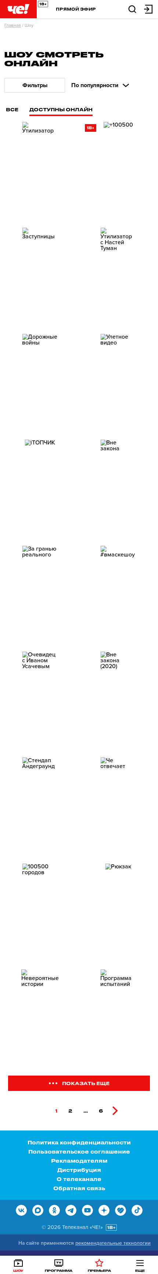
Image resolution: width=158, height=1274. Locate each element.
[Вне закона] (118, 490)
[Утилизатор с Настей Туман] (118, 278)
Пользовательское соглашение (79, 1151)
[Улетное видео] (118, 384)
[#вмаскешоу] (118, 596)
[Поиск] (132, 8)
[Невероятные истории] (39, 1019)
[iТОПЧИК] (39, 490)
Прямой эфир (76, 9)
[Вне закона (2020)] (118, 702)
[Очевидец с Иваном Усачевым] (39, 702)
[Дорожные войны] (39, 384)
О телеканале (79, 1179)
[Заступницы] (39, 278)
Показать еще (85, 1083)
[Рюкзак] (118, 914)
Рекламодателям (79, 1161)
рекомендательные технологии (113, 1243)
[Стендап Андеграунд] (39, 807)
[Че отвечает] (118, 807)
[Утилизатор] (39, 172)
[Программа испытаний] (118, 1019)
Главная (12, 25)
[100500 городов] (39, 914)
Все (12, 109)
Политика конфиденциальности (79, 1142)
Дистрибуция (79, 1170)
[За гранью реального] (39, 596)
